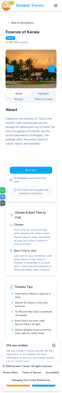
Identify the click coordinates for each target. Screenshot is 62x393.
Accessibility (52, 372)
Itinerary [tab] (18, 99)
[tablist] (31, 96)
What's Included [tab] (43, 99)
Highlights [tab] (43, 93)
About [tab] (18, 93)
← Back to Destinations (21, 22)
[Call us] (2, 196)
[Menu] (55, 5)
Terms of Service (31, 372)
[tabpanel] (31, 126)
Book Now (31, 170)
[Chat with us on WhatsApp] (2, 190)
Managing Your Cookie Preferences (31, 380)
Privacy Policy (10, 372)
